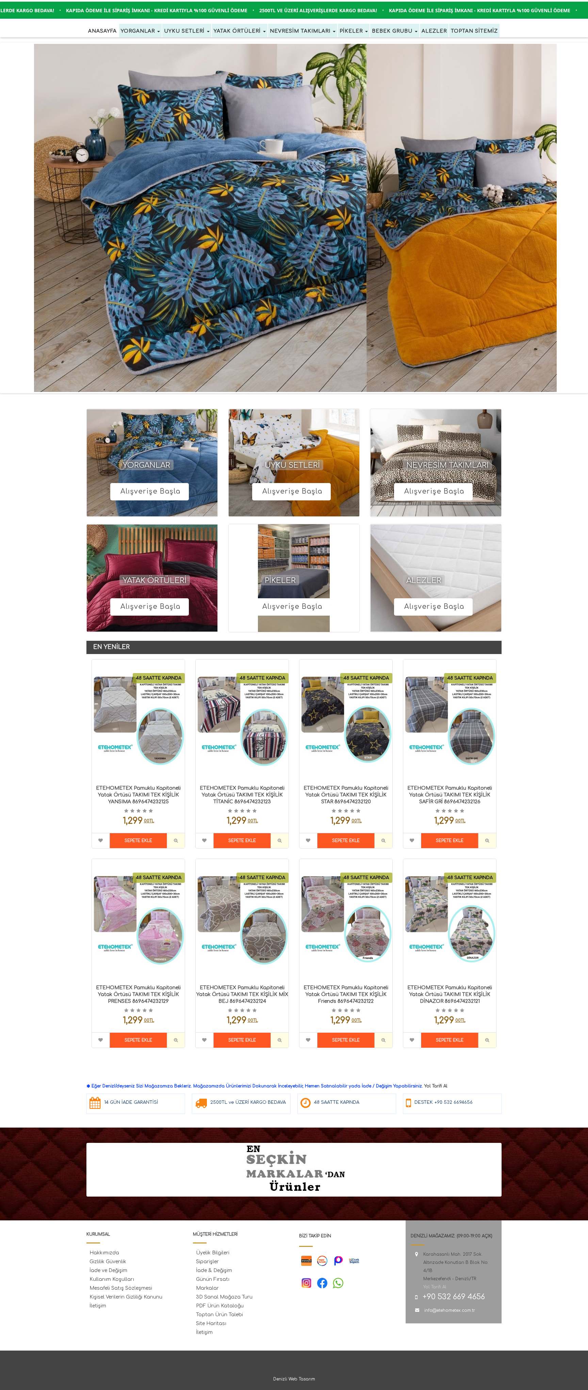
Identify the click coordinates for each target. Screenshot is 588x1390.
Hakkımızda (104, 1252)
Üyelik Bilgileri (212, 1252)
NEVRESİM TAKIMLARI (447, 465)
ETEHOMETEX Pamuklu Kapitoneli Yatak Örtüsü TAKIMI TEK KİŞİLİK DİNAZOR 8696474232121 (449, 994)
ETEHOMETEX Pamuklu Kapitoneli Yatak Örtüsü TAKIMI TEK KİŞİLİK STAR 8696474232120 (346, 795)
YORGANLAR (146, 465)
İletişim (97, 1305)
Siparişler (207, 1261)
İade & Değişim (214, 1270)
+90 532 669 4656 (454, 1297)
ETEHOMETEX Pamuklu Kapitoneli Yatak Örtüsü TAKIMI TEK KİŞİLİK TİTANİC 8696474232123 (242, 795)
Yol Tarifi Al (435, 1086)
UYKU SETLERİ (292, 465)
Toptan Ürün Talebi (219, 1314)
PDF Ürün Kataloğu (220, 1305)
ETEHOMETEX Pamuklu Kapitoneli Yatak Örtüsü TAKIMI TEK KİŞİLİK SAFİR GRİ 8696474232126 (449, 795)
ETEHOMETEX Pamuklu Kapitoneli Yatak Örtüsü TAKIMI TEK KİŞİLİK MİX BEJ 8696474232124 (242, 994)
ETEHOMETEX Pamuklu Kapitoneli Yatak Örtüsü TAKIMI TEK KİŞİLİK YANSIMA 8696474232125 (138, 795)
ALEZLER (423, 581)
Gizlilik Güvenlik (107, 1261)
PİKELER (280, 581)
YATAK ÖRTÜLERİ (154, 581)
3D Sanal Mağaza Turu (224, 1297)
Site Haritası (211, 1323)
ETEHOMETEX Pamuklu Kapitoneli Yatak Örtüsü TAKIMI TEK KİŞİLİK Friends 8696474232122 (346, 994)
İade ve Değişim (108, 1270)
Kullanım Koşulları (111, 1279)
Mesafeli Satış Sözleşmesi (120, 1288)
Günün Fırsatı (212, 1279)
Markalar (207, 1288)
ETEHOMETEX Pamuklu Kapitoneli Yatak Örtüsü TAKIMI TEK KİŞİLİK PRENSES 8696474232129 (138, 994)
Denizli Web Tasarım (294, 1379)
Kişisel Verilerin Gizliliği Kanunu (125, 1297)
